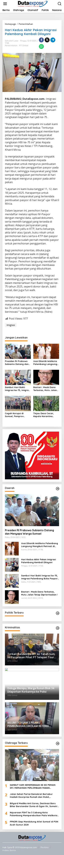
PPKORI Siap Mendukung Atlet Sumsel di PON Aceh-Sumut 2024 (34, 823)
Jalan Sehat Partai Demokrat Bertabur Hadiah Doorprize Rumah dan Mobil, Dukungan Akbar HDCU (31, 795)
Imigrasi (11, 325)
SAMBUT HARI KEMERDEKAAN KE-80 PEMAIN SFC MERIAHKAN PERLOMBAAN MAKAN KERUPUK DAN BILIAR (32, 786)
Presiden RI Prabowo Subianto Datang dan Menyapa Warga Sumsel (17, 363)
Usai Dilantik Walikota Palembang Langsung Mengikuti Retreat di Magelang (45, 363)
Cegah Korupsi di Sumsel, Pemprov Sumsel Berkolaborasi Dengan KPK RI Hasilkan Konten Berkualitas (18, 415)
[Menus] (5, 4)
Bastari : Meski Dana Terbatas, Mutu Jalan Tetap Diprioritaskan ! (45, 389)
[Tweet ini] (47, 40)
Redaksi (45, 847)
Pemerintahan (11, 45)
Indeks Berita (9, 850)
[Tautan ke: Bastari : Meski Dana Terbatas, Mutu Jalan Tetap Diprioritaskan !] (12, 596)
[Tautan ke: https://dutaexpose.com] (58, 489)
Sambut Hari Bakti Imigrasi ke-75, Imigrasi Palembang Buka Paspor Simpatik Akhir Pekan (17, 389)
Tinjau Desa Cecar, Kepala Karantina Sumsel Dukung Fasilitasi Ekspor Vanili (45, 415)
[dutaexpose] (32, 3)
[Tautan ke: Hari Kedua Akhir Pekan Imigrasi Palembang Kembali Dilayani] (12, 564)
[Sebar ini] (41, 40)
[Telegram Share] (52, 40)
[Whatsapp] (41, 46)
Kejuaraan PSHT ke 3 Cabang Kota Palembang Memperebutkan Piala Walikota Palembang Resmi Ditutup (33, 814)
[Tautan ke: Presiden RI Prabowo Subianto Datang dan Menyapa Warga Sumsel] (32, 510)
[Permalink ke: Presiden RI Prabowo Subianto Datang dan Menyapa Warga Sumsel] (18, 351)
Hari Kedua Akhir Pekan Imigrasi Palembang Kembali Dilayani (38, 561)
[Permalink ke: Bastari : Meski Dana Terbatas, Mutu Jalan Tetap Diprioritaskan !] (46, 377)
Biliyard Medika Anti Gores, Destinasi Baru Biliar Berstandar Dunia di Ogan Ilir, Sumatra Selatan (34, 805)
